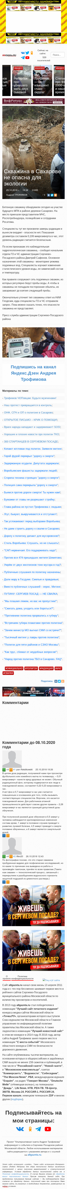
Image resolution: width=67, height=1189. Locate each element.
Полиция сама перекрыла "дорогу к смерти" (31, 485)
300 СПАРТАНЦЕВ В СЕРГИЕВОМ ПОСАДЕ (31, 441)
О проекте (7, 977)
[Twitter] (27, 52)
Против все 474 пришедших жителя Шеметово (32, 557)
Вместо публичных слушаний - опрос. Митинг (32, 586)
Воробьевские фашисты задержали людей (30, 470)
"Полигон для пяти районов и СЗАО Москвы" (31, 644)
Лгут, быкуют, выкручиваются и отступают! (30, 514)
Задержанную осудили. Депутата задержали (31, 463)
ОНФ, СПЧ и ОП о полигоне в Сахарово (28, 412)
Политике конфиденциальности (15, 1174)
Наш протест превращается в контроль (28, 405)
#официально (14, 668)
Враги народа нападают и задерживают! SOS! (32, 427)
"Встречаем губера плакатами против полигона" (33, 622)
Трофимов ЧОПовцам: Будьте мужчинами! (30, 398)
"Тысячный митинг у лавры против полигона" (31, 637)
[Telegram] (23, 57)
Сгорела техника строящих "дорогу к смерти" (31, 477)
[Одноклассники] (32, 53)
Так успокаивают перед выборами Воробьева (32, 521)
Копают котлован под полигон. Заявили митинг (33, 448)
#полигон (31, 668)
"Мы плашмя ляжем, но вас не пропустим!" (30, 601)
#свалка (8, 673)
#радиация (46, 668)
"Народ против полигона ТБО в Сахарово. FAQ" (33, 659)
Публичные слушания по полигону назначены (32, 572)
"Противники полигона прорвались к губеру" (31, 615)
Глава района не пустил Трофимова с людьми (32, 506)
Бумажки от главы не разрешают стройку (29, 499)
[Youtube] (27, 57)
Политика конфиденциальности (22, 977)
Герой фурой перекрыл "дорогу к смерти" (29, 456)
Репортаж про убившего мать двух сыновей (12, 85)
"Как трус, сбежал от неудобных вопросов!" (30, 652)
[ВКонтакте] (48, 195)
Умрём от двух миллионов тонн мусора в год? (32, 564)
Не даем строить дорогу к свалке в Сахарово (31, 528)
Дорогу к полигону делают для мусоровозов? (31, 535)
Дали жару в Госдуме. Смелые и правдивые (31, 579)
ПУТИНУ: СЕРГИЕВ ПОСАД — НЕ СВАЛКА (30, 593)
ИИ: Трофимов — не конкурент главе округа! (32, 83)
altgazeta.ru (34, 1154)
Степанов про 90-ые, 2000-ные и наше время (54, 85)
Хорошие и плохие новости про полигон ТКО (31, 434)
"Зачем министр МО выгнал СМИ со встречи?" (32, 630)
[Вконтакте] (23, 52)
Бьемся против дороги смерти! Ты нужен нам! (32, 492)
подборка (16, 1099)
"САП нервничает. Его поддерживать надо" (30, 550)
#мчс (58, 668)
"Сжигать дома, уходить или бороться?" (28, 608)
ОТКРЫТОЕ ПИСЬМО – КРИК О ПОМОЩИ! (30, 419)
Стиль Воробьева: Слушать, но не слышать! (31, 543)
